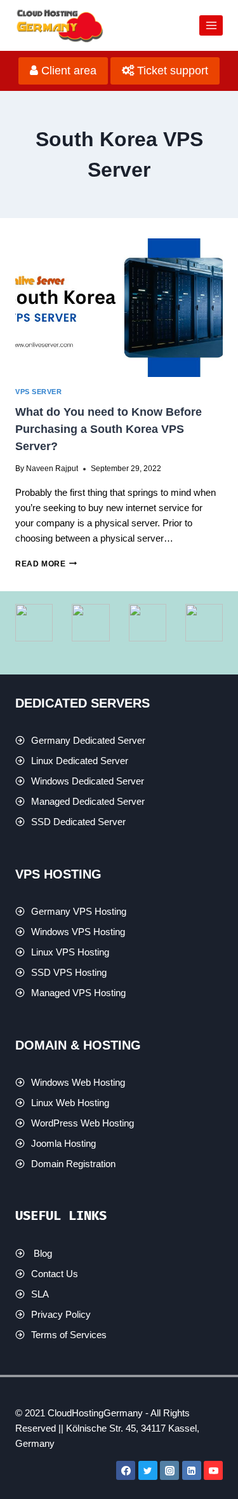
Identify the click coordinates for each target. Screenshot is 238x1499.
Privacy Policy (61, 1314)
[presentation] (119, 307)
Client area (67, 70)
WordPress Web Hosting (82, 1123)
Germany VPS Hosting (78, 911)
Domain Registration (73, 1163)
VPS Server (38, 391)
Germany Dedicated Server (88, 740)
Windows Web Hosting (78, 1082)
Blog (43, 1253)
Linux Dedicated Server (79, 760)
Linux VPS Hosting (70, 952)
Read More (46, 563)
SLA (40, 1294)
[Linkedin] (191, 1470)
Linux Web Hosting (70, 1102)
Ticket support (171, 70)
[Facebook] (125, 1470)
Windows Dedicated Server (87, 781)
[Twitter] (147, 1470)
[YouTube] (213, 1470)
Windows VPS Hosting (78, 931)
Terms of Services (69, 1334)
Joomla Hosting (63, 1143)
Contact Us (54, 1273)
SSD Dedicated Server (78, 821)
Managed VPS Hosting (78, 992)
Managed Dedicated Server (88, 801)
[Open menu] (211, 25)
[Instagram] (169, 1470)
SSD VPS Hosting (69, 972)
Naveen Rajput (52, 468)
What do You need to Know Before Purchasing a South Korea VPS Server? (108, 429)
